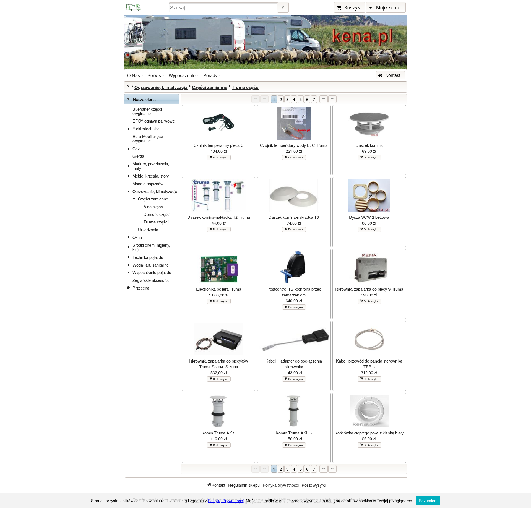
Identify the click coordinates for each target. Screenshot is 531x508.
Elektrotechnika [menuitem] (146, 128)
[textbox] (224, 7)
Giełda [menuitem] (138, 156)
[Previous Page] (264, 99)
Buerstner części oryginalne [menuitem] (147, 111)
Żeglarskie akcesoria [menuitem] (150, 280)
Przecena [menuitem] (140, 288)
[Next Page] (323, 99)
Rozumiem (428, 500)
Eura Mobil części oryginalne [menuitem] (147, 138)
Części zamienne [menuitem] (153, 199)
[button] (283, 7)
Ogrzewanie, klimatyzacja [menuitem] (154, 191)
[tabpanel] (151, 198)
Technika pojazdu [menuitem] (147, 257)
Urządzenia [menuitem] (148, 229)
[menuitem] (136, 75)
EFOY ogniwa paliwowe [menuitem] (153, 121)
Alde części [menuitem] (153, 206)
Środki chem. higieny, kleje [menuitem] (151, 247)
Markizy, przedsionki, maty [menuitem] (150, 166)
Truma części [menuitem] (156, 222)
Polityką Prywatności (226, 500)
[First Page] (255, 99)
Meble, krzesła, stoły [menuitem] (150, 176)
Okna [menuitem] (137, 237)
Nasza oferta (144, 99)
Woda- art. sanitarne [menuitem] (150, 265)
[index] (128, 86)
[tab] (151, 99)
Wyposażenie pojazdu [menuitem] (151, 272)
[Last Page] (332, 99)
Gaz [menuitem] (136, 148)
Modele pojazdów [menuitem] (147, 183)
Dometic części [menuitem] (157, 214)
